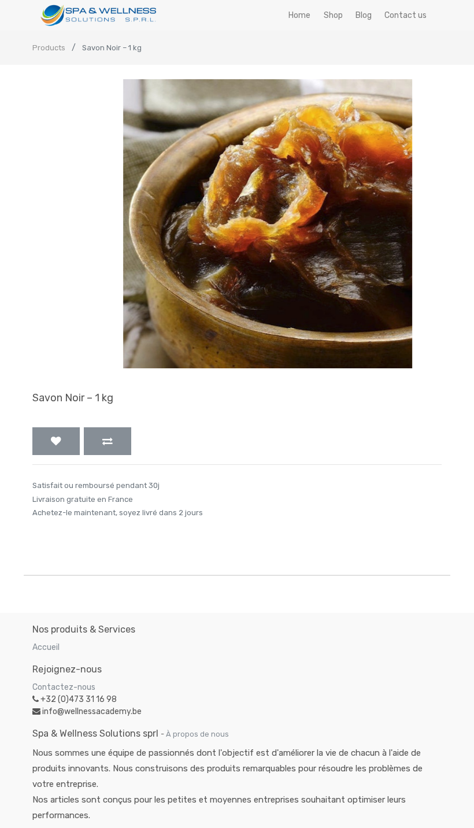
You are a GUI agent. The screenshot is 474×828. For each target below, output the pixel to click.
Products (48, 47)
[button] (56, 441)
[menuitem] (299, 15)
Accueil (46, 647)
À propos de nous (197, 734)
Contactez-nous (63, 687)
